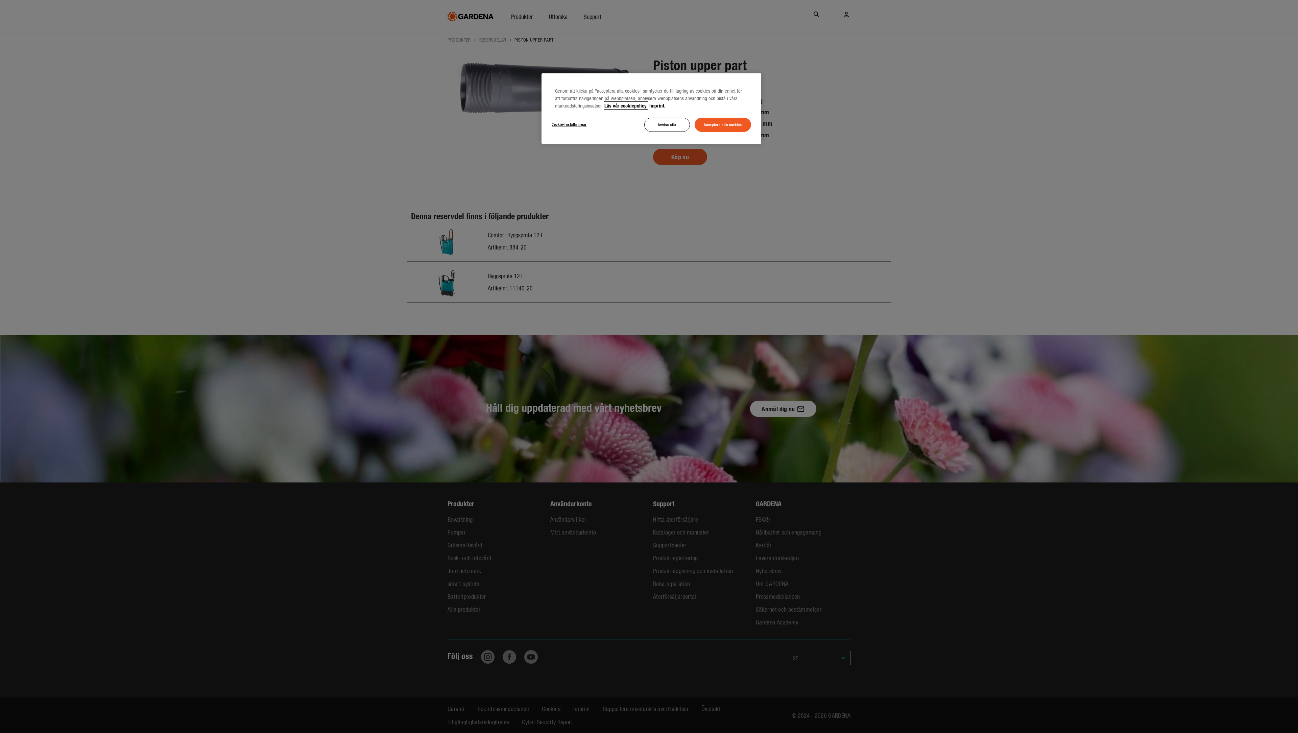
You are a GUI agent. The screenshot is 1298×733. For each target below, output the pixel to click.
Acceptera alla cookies (723, 124)
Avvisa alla (667, 124)
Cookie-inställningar (569, 124)
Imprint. (657, 105)
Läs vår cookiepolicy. (626, 105)
